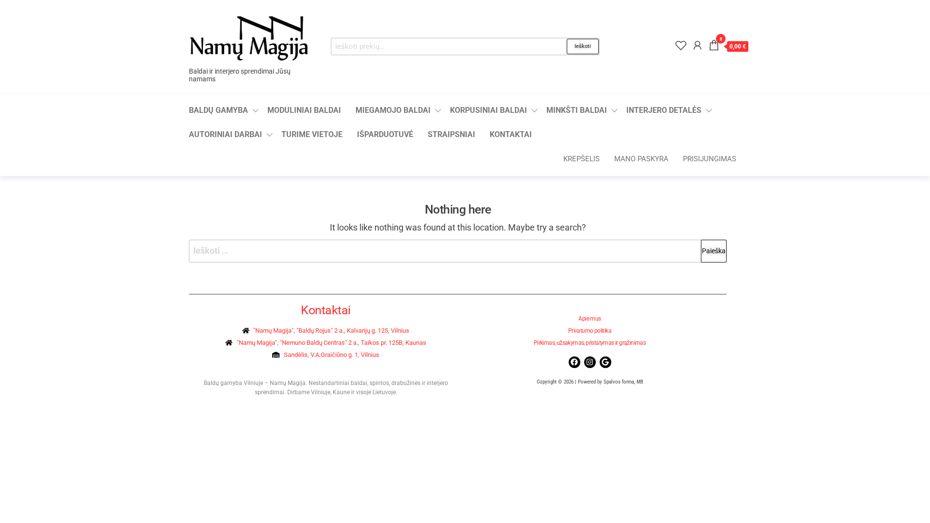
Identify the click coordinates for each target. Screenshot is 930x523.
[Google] (605, 362)
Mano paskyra (641, 158)
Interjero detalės (663, 110)
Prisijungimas (709, 158)
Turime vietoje (311, 134)
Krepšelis (581, 158)
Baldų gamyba (218, 110)
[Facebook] (574, 362)
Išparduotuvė (385, 134)
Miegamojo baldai (393, 110)
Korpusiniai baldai (488, 110)
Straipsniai (451, 134)
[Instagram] (590, 362)
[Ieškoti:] (458, 251)
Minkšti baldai (576, 110)
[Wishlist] (681, 45)
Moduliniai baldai (304, 110)
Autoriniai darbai (225, 134)
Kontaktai (511, 134)
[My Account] (697, 45)
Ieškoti (582, 46)
